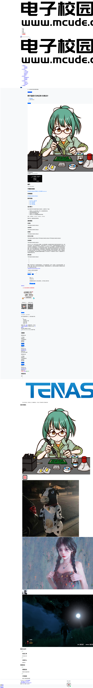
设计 (23, 28)
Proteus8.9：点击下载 (33, 200)
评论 (23, 326)
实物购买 (23, 65)
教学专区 (23, 76)
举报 (30, 283)
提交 (32, 274)
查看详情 (22, 345)
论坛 (23, 30)
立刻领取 (22, 343)
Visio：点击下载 (32, 204)
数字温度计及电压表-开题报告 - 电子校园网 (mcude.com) (37, 191)
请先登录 (26, 326)
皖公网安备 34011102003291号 (26, 682)
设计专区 (23, 69)
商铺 (23, 29)
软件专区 (23, 80)
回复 (34, 283)
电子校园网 (28, 680)
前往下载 (29, 103)
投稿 (21, 87)
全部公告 (22, 285)
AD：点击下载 (32, 203)
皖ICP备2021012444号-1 (25, 681)
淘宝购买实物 (30, 92)
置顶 (32, 283)
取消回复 (29, 274)
